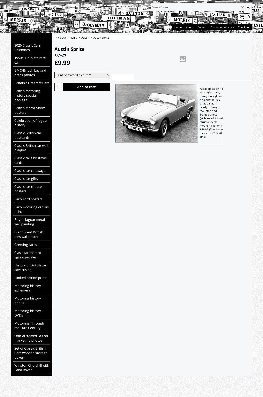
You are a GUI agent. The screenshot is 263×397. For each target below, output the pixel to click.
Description (123, 77)
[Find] (248, 7)
